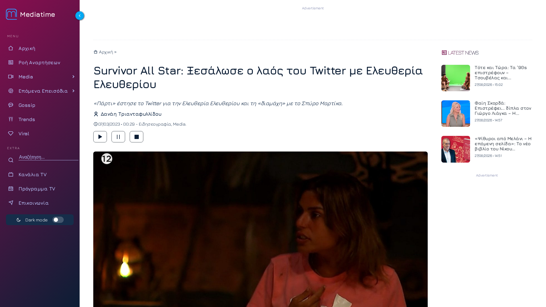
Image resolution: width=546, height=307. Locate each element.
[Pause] (118, 136)
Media (179, 123)
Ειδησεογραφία (155, 123)
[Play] (100, 136)
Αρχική (105, 51)
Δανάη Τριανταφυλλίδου (131, 114)
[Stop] (136, 136)
